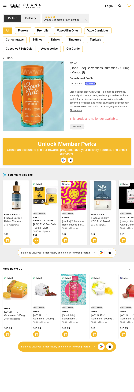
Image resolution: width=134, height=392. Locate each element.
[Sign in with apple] (109, 252)
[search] (62, 63)
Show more (76, 110)
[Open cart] (128, 6)
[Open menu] (5, 6)
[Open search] (120, 6)
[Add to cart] (7, 240)
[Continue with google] (63, 160)
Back (10, 58)
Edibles (77, 126)
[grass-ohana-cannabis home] (25, 6)
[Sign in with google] (101, 252)
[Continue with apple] (70, 160)
